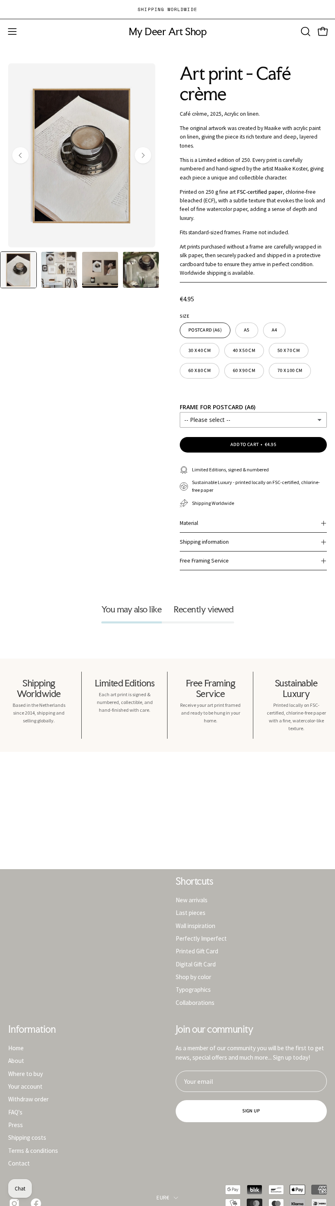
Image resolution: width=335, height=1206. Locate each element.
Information (32, 1029)
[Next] (143, 155)
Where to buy (25, 1073)
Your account (25, 1086)
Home (16, 1048)
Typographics (193, 989)
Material (189, 523)
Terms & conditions (33, 1150)
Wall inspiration (195, 925)
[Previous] (20, 155)
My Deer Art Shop (167, 32)
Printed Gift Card (197, 951)
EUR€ (162, 1197)
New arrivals (192, 900)
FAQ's (15, 1112)
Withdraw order (28, 1099)
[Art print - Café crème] (18, 269)
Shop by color (193, 977)
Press (15, 1125)
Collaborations (195, 1002)
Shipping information (204, 541)
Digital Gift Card (196, 964)
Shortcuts (194, 881)
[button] (304, 31)
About (16, 1061)
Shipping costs (27, 1137)
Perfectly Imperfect (201, 938)
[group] (167, 9)
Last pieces (190, 913)
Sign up (251, 1110)
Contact (19, 1163)
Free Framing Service (204, 560)
